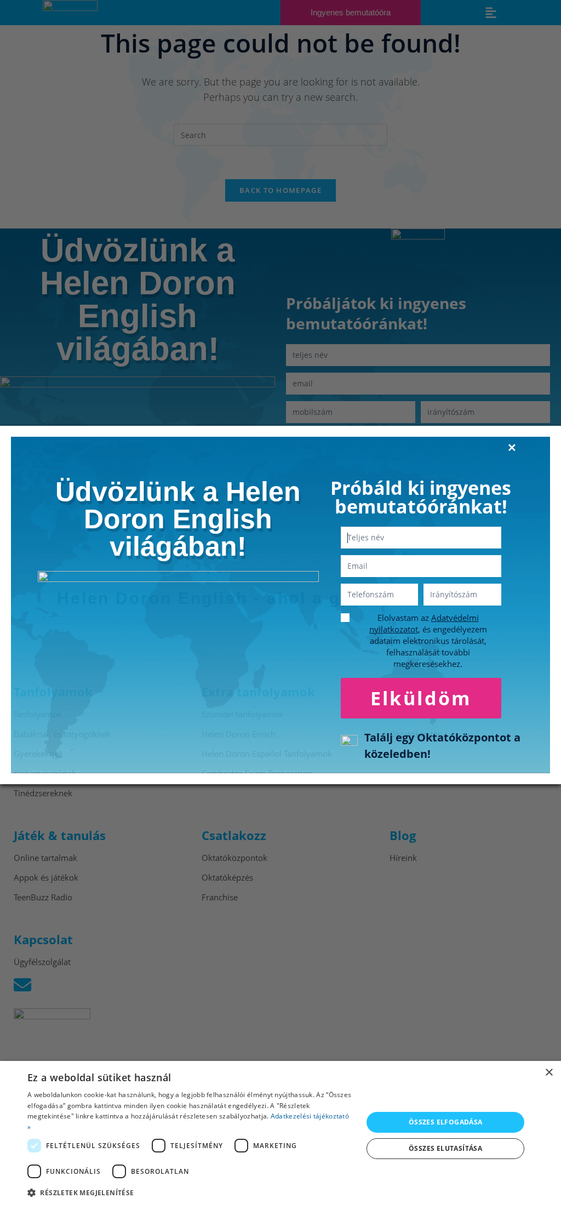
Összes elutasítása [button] (445, 1148)
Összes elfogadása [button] (446, 1122)
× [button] (549, 1073)
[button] (190, 1193)
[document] (280, 605)
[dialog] (280, 1135)
